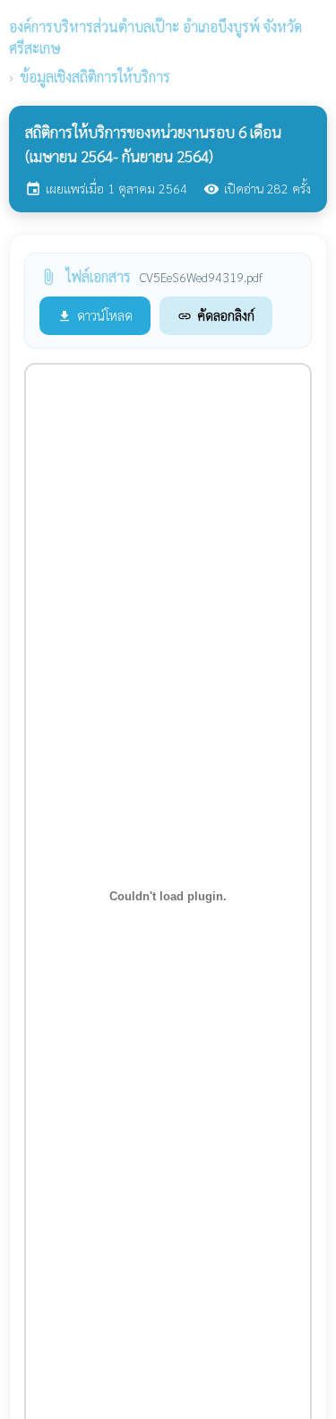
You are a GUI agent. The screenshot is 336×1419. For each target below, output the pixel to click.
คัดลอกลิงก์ (215, 314)
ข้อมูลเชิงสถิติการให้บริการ (95, 76)
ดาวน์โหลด (95, 314)
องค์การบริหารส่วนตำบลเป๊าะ (155, 37)
